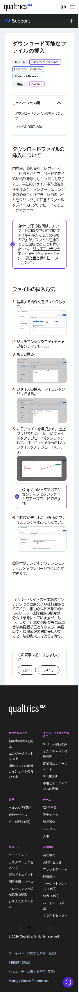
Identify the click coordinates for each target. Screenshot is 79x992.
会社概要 (49, 855)
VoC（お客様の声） (56, 744)
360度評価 (50, 776)
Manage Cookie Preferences (28, 981)
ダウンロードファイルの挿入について (39, 116)
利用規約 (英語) (19, 962)
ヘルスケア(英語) (20, 807)
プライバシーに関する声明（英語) (32, 953)
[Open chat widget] (68, 982)
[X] (30, 928)
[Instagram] (11, 928)
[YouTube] (49, 928)
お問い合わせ (52, 862)
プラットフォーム (55, 869)
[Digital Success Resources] (63, 7)
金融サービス (18, 814)
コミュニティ (18, 855)
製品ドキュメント (21, 874)
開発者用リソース (21, 881)
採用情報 (49, 876)
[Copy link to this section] (9, 149)
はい (26, 669)
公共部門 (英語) (19, 821)
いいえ (48, 669)
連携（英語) (51, 896)
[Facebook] (20, 928)
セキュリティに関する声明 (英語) (32, 971)
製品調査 (49, 821)
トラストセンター (55, 915)
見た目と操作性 (38, 258)
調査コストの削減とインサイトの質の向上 (21, 771)
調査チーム (50, 814)
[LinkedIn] (39, 928)
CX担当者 (49, 807)
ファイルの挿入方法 (28, 126)
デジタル (49, 829)
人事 (46, 836)
